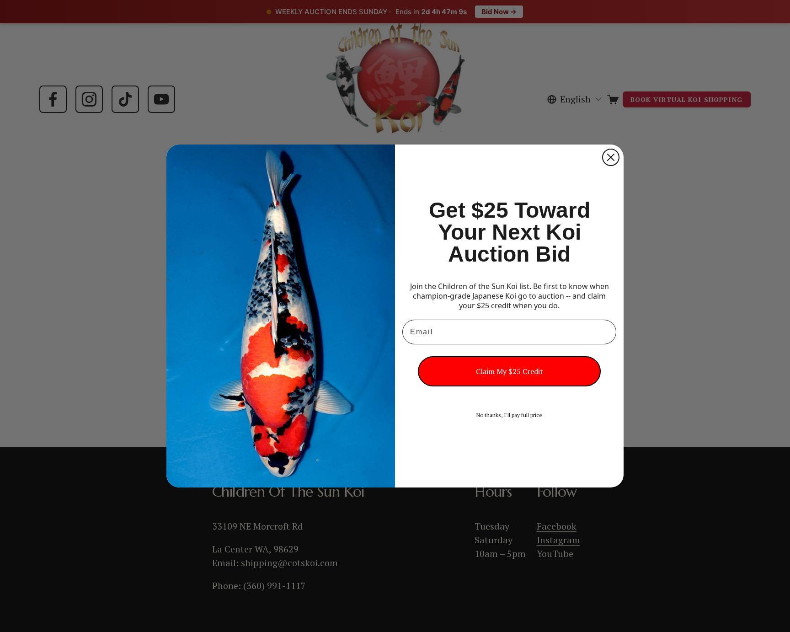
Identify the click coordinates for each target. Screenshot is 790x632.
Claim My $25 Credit (509, 371)
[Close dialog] (611, 157)
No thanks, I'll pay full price (509, 415)
